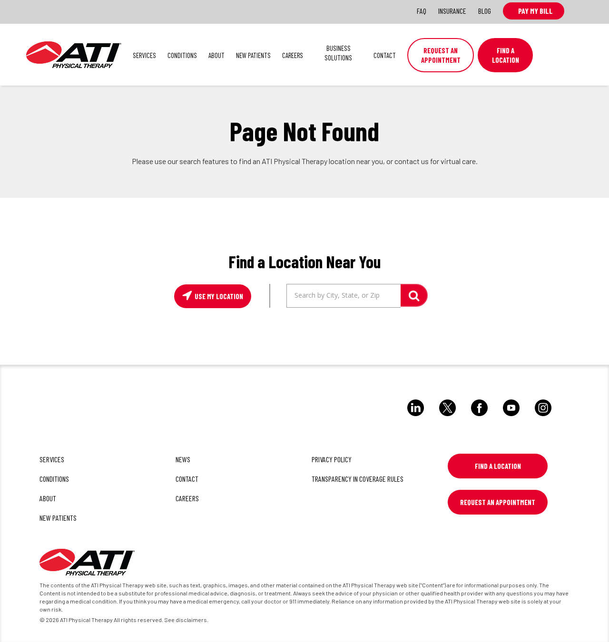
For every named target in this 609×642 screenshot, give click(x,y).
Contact (384, 55)
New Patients (253, 55)
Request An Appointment (497, 502)
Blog (484, 10)
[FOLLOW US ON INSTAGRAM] (543, 418)
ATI (73, 54)
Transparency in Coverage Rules (357, 478)
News (183, 459)
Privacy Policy (332, 459)
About (216, 55)
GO (414, 295)
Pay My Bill (533, 10)
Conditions (182, 55)
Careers (292, 55)
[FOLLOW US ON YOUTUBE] (511, 418)
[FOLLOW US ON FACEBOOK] (479, 418)
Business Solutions (338, 53)
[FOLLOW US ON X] (447, 418)
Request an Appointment (441, 55)
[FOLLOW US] (415, 418)
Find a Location (498, 466)
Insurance (452, 10)
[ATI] (87, 564)
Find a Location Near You (304, 261)
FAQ (421, 10)
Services (144, 55)
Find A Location (505, 55)
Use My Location (218, 296)
